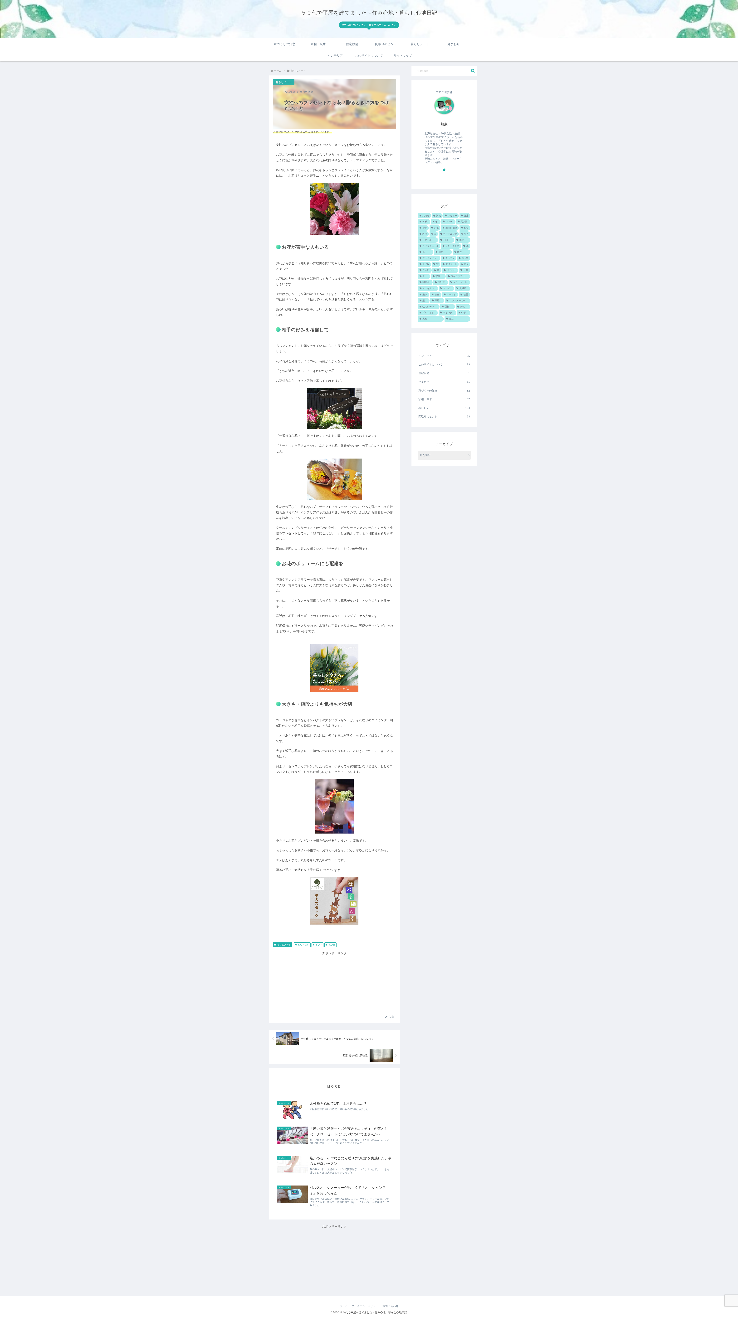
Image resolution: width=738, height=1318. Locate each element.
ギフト (318, 944)
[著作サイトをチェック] (444, 169)
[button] (473, 71)
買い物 (331, 944)
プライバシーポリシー (365, 1306)
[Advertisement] (334, 983)
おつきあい (303, 944)
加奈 (444, 124)
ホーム (344, 1306)
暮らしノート (284, 944)
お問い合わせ (390, 1306)
